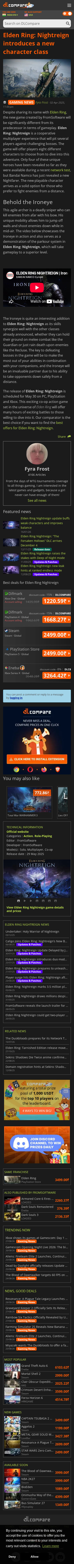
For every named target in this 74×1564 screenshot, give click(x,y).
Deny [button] (12, 1556)
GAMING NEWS (21, 102)
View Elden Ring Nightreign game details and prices (35, 909)
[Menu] (69, 5)
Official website (18, 832)
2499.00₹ (56, 634)
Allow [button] (34, 1556)
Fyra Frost (42, 102)
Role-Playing (43, 836)
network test (60, 170)
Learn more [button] (50, 1546)
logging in (16, 698)
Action (28, 836)
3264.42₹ (56, 675)
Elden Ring (58, 112)
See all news (37, 500)
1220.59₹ (56, 600)
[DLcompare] (37, 1518)
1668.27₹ (56, 619)
